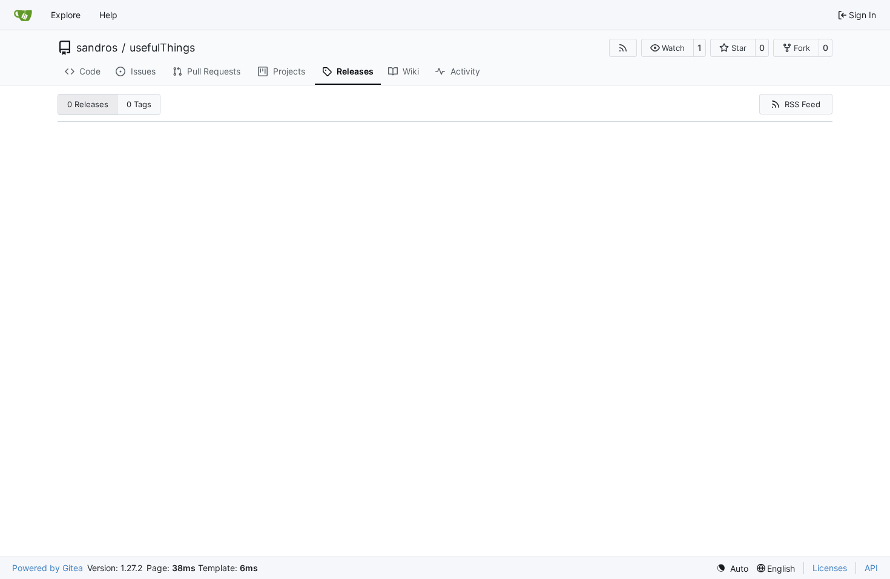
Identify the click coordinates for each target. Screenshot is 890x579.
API (871, 568)
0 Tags (139, 104)
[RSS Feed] (623, 48)
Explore (66, 15)
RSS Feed (802, 104)
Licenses (830, 568)
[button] (667, 48)
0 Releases (87, 104)
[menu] (732, 568)
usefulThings (162, 48)
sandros (96, 48)
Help (108, 15)
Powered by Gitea (47, 568)
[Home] (23, 15)
